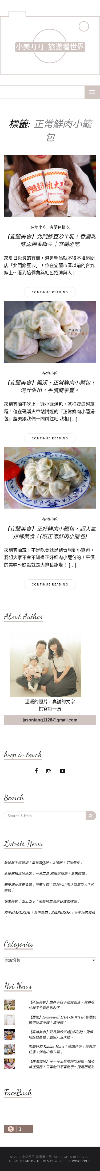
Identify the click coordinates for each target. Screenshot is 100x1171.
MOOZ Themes (37, 1161)
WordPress (81, 1161)
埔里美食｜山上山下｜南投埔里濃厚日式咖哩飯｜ (42, 901)
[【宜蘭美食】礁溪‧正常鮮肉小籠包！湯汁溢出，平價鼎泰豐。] (50, 331)
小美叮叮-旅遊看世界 (50, 47)
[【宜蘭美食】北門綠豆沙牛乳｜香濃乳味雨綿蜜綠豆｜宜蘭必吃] (50, 186)
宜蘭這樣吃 (60, 227)
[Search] (91, 815)
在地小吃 (38, 227)
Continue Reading (50, 292)
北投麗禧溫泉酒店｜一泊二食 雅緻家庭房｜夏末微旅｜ (46, 873)
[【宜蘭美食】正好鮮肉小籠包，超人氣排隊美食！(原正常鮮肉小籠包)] (50, 477)
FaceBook (17, 1092)
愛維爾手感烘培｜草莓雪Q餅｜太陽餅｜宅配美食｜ (43, 862)
